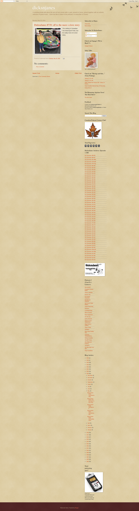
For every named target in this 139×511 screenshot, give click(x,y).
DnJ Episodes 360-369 (90, 186)
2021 (87, 369)
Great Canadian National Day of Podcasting (95, 85)
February (90, 427)
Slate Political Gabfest (88, 324)
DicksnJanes (88, 25)
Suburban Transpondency (88, 335)
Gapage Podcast (89, 46)
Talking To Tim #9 (89, 78)
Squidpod (87, 329)
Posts (88, 33)
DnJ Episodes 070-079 (90, 245)
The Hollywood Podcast (88, 342)
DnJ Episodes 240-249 (90, 210)
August (89, 384)
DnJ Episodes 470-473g (90, 163)
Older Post (78, 73)
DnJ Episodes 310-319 (90, 196)
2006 (87, 459)
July (89, 386)
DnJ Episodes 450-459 (90, 167)
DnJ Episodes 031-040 (90, 253)
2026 (87, 358)
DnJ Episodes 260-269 (90, 206)
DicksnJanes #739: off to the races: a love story (57, 24)
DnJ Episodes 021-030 (90, 255)
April (89, 423)
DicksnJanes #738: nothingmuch (90, 406)
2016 (87, 437)
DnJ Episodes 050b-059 (90, 249)
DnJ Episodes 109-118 (90, 237)
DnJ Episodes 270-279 (90, 204)
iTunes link (87, 23)
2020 (87, 371)
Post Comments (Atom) (44, 76)
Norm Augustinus (89, 314)
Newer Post (36, 73)
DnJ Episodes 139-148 (90, 231)
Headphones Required (88, 300)
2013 (87, 443)
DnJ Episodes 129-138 (90, 233)
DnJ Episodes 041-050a (90, 251)
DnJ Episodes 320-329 (90, 194)
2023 (87, 364)
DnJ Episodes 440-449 (90, 169)
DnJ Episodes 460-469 (90, 165)
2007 (87, 457)
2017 (87, 434)
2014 (87, 441)
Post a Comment (40, 66)
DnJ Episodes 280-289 (90, 202)
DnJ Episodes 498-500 (90, 155)
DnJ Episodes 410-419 (90, 176)
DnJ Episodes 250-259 (90, 208)
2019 (87, 373)
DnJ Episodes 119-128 (90, 235)
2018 (87, 432)
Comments (89, 35)
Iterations (87, 308)
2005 (87, 461)
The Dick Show (88, 97)
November (90, 377)
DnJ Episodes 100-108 (90, 239)
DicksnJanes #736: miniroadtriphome (90, 418)
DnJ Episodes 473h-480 (90, 161)
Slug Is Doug (88, 327)
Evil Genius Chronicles (87, 297)
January (90, 429)
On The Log (87, 316)
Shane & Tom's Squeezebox (88, 321)
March (89, 425)
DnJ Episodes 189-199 (90, 220)
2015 (87, 439)
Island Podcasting (89, 306)
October (90, 379)
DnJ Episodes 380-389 (90, 182)
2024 (87, 362)
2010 (87, 450)
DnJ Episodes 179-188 (90, 223)
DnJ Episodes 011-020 (90, 257)
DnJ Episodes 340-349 (90, 190)
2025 (87, 360)
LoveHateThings (88, 310)
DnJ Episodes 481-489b (90, 159)
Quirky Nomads (88, 318)
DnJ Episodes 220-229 (90, 214)
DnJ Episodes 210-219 (90, 216)
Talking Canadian (89, 338)
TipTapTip (87, 345)
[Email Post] (63, 58)
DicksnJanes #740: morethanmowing (90, 394)
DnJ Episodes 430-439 (90, 171)
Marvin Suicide (88, 312)
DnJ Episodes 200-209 (90, 218)
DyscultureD (87, 287)
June (89, 388)
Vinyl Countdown (89, 350)
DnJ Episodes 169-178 (90, 225)
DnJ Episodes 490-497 (90, 157)
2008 (87, 454)
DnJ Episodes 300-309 (90, 198)
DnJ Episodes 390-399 (90, 180)
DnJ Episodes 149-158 (90, 229)
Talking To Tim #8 (89, 80)
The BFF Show (88, 340)
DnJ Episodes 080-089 (90, 243)
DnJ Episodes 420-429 (90, 173)
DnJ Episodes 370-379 (90, 184)
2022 (87, 367)
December (90, 375)
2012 (87, 446)
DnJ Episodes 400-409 (90, 178)
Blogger (76, 507)
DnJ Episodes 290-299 (90, 200)
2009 (87, 452)
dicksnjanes (43, 7)
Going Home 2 (88, 87)
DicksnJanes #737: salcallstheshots (90, 412)
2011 (87, 448)
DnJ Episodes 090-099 (90, 241)
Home (57, 73)
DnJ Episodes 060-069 (90, 247)
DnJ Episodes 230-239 (90, 212)
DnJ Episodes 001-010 (90, 259)
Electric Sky (87, 294)
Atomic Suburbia (89, 292)
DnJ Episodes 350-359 (90, 188)
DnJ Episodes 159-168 (90, 227)
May (89, 391)
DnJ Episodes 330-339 (90, 192)
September (90, 382)
